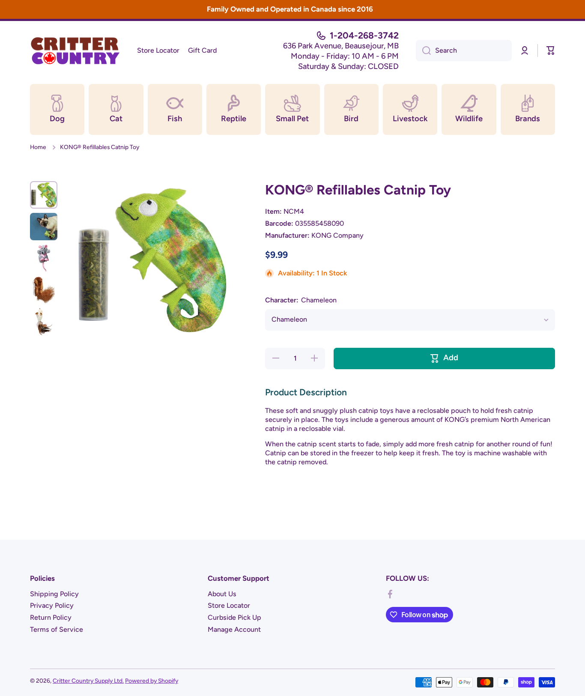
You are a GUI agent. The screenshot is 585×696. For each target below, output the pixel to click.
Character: (301, 300)
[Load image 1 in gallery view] (43, 195)
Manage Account (234, 629)
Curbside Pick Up (234, 617)
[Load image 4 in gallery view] (43, 290)
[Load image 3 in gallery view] (43, 258)
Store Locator (229, 605)
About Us (222, 594)
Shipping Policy (54, 594)
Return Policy (51, 617)
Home (38, 146)
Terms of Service (56, 629)
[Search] (423, 50)
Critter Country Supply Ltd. (88, 680)
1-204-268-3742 (364, 35)
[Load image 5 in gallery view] (43, 321)
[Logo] (75, 50)
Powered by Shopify (151, 680)
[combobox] (464, 50)
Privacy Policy (52, 605)
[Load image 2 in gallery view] (43, 226)
